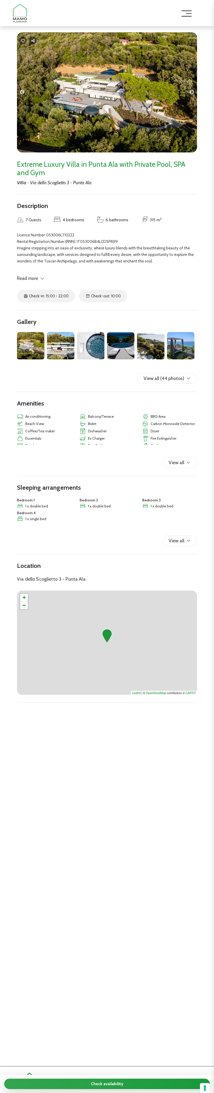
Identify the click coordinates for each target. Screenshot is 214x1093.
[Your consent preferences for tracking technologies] (205, 1088)
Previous (26, 93)
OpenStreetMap (156, 693)
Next (195, 93)
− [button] (24, 605)
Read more (27, 278)
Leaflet (136, 693)
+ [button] (24, 597)
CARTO (191, 693)
